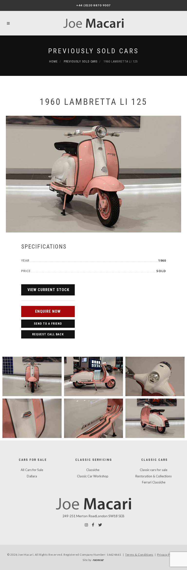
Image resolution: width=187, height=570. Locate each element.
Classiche (92, 470)
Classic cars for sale (153, 470)
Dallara (32, 476)
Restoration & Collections (153, 476)
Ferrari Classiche (153, 482)
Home (53, 61)
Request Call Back (48, 334)
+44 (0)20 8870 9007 (93, 5)
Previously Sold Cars (93, 51)
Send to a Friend (48, 323)
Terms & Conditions (139, 554)
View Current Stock (48, 289)
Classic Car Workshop (92, 476)
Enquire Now (48, 311)
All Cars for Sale (32, 470)
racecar (98, 560)
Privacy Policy (167, 554)
